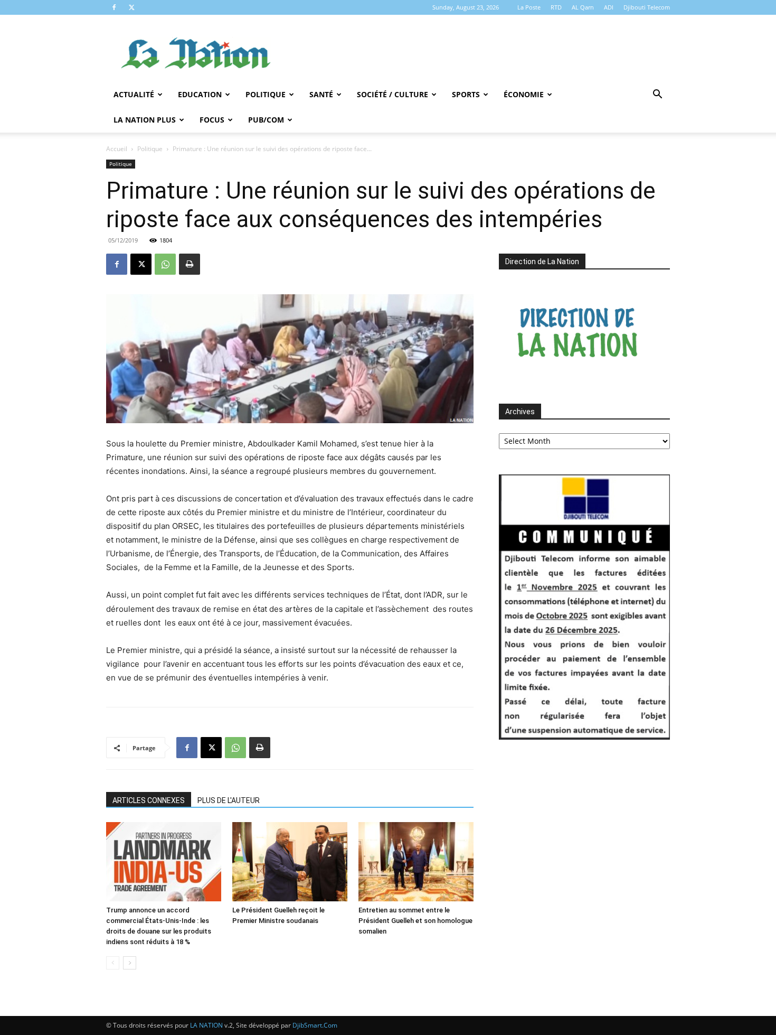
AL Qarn (583, 7)
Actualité (133, 94)
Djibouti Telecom (646, 7)
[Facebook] (114, 7)
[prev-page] (112, 962)
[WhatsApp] (165, 264)
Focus (212, 120)
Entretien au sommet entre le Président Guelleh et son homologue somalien (415, 920)
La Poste (529, 7)
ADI (608, 7)
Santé (321, 94)
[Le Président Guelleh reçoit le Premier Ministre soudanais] (289, 861)
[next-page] (129, 962)
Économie (524, 94)
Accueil (116, 148)
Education (200, 94)
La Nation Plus (144, 120)
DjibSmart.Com (314, 1025)
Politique (265, 94)
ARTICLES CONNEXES (148, 800)
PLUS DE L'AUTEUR (228, 800)
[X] (131, 7)
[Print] (189, 264)
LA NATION (206, 1025)
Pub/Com (266, 120)
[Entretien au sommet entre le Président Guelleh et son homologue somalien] (416, 861)
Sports (466, 94)
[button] (657, 95)
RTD (556, 7)
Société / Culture (392, 94)
